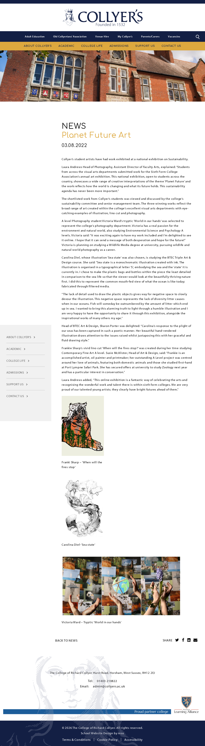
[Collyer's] (102, 17)
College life (92, 46)
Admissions (119, 46)
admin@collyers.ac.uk (109, 686)
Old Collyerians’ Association (70, 36)
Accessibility (133, 740)
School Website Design (97, 733)
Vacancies (174, 36)
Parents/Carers (150, 36)
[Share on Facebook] (183, 640)
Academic (66, 46)
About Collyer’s (38, 46)
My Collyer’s (125, 36)
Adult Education (35, 36)
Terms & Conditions (76, 740)
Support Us (145, 46)
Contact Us (171, 46)
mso (121, 733)
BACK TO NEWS (66, 640)
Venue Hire (102, 36)
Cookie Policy (107, 740)
